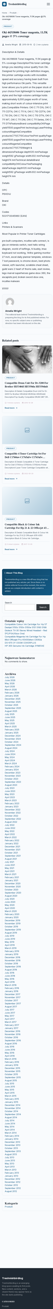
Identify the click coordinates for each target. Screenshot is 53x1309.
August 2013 (11, 1154)
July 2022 (9, 825)
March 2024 (11, 763)
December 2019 (12, 920)
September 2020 (13, 892)
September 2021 (13, 855)
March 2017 (10, 1022)
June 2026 (10, 680)
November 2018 (12, 960)
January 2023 (11, 806)
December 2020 (12, 883)
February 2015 (12, 1099)
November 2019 (12, 923)
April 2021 (10, 871)
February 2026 (12, 692)
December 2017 (12, 994)
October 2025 (11, 705)
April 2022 (10, 834)
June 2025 (10, 717)
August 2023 (11, 785)
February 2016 (12, 1062)
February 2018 (12, 988)
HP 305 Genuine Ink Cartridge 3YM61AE (24, 646)
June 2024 (10, 754)
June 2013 (10, 1160)
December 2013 (12, 1142)
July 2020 (10, 899)
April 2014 (10, 1129)
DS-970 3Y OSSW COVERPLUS (20, 642)
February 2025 (12, 729)
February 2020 (12, 914)
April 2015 (10, 1092)
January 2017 (11, 1028)
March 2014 (11, 1133)
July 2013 (9, 1157)
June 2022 (10, 828)
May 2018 (9, 979)
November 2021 (12, 849)
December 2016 (12, 1031)
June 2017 (10, 1012)
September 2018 (13, 966)
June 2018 (10, 976)
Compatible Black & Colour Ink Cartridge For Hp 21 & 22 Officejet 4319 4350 (27, 527)
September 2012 (13, 1188)
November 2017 (12, 997)
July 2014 (9, 1120)
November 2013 (12, 1145)
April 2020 (10, 908)
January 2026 (12, 695)
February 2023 (12, 803)
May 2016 (9, 1052)
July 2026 (10, 677)
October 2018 (11, 963)
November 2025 (13, 702)
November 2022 (13, 812)
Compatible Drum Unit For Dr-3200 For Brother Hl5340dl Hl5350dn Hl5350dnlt (26, 384)
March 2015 (10, 1096)
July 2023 (9, 788)
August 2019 (11, 932)
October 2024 (11, 742)
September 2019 (13, 929)
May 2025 (9, 720)
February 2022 (12, 840)
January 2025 (11, 732)
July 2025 (9, 714)
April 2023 (10, 797)
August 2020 (11, 896)
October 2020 (11, 889)
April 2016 (10, 1056)
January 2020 (12, 917)
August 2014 (11, 1117)
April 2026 (10, 686)
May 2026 (10, 683)
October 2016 (11, 1037)
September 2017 (13, 1003)
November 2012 (12, 1182)
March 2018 (10, 985)
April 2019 (10, 945)
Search (8, 602)
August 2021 (11, 859)
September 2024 (13, 745)
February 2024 (12, 766)
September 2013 (13, 1151)
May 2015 (9, 1089)
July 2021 (9, 862)
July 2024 (10, 751)
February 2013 (12, 1173)
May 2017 (9, 1016)
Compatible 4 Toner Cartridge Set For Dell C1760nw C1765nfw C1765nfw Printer (25, 457)
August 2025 (11, 711)
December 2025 (12, 699)
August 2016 (11, 1043)
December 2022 (12, 809)
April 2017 (10, 1019)
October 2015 (11, 1074)
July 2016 (9, 1046)
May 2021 (9, 868)
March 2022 (11, 837)
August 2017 (11, 1006)
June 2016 (10, 1049)
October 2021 (11, 852)
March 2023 (11, 800)
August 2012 (11, 1191)
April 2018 (10, 982)
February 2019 (12, 951)
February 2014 (12, 1136)
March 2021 (10, 874)
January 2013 (11, 1176)
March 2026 (11, 689)
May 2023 (9, 794)
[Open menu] (48, 4)
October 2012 (11, 1185)
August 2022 (11, 822)
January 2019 (11, 954)
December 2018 (12, 957)
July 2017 (9, 1009)
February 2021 (12, 877)
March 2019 (10, 948)
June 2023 (10, 791)
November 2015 (12, 1071)
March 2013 (10, 1169)
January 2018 (11, 991)
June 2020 (10, 902)
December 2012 (12, 1179)
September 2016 (13, 1040)
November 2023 (13, 775)
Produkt (8, 26)
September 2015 (13, 1077)
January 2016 (11, 1065)
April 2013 (10, 1166)
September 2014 (13, 1114)
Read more (10, 408)
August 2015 (11, 1080)
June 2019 (10, 939)
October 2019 (11, 926)
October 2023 (11, 779)
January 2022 (11, 843)
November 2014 (13, 1108)
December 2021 (12, 846)
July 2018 (9, 972)
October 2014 (11, 1111)
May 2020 (10, 905)
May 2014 (9, 1126)
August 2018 (11, 969)
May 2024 (10, 757)
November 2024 (13, 739)
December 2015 (12, 1068)
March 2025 (11, 726)
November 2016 (12, 1034)
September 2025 (13, 708)
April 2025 (10, 723)
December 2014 (12, 1105)
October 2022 (11, 815)
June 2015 (10, 1086)
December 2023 (12, 772)
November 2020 (13, 886)
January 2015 (11, 1102)
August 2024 (11, 748)
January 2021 (11, 880)
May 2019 (9, 942)
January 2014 (11, 1139)
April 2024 (10, 760)
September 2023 (13, 782)
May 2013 (9, 1163)
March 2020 (11, 911)
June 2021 (10, 865)
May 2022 (9, 831)
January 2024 (12, 769)
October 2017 (11, 1000)
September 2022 (13, 819)
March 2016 (10, 1059)
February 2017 (12, 1025)
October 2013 (11, 1148)
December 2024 (13, 735)
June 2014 (10, 1123)
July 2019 (9, 936)
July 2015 (9, 1083)
